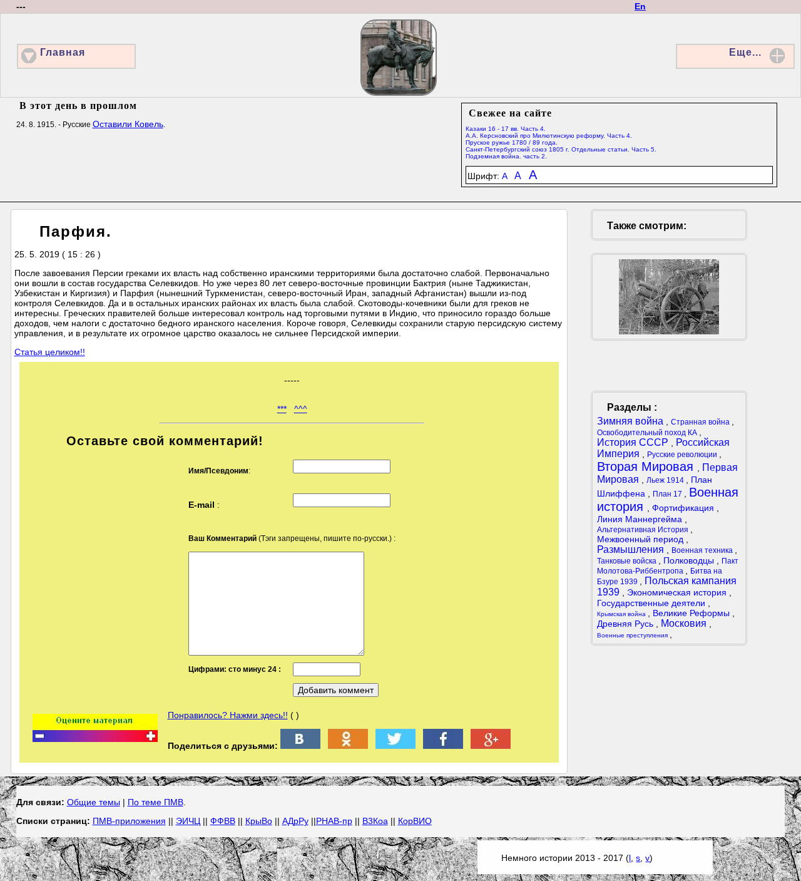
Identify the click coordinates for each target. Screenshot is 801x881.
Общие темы (93, 802)
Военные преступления (633, 635)
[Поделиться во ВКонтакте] (300, 746)
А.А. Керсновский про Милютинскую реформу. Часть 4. (549, 135)
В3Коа (375, 821)
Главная (62, 52)
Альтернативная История (643, 529)
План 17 (668, 494)
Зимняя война (631, 421)
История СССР (634, 442)
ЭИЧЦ (188, 821)
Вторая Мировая (647, 466)
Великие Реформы (692, 613)
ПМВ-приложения (129, 821)
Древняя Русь (626, 624)
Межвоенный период (641, 539)
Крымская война (622, 614)
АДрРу (295, 821)
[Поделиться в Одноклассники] (348, 746)
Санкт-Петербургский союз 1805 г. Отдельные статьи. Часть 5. (561, 149)
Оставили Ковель (128, 124)
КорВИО (415, 821)
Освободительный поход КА (648, 432)
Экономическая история (678, 592)
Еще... (745, 52)
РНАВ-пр (334, 821)
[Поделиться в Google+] (491, 746)
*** (282, 409)
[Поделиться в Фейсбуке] (443, 746)
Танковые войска (627, 561)
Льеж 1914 (666, 480)
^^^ (300, 409)
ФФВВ (222, 821)
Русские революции (683, 454)
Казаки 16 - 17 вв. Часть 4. (506, 128)
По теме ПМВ (155, 802)
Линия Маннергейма (641, 519)
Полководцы (690, 560)
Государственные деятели (652, 603)
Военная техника (703, 550)
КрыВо (258, 821)
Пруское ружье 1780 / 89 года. (512, 142)
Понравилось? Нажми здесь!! (228, 715)
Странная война (701, 422)
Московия (685, 623)
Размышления (631, 549)
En (640, 6)
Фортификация (684, 508)
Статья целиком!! (49, 352)
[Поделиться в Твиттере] (395, 746)
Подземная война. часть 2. (506, 156)
